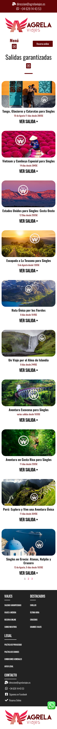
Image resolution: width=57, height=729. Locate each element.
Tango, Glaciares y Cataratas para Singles (28, 111)
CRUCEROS (34, 619)
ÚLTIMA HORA (34, 612)
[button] (14, 46)
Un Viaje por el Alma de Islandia (28, 360)
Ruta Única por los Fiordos (28, 310)
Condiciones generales (13, 659)
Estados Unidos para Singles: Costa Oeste (28, 210)
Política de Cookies (11, 652)
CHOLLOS (33, 605)
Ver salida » (28, 122)
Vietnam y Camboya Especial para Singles (28, 161)
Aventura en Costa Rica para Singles (28, 459)
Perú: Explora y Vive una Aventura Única (28, 509)
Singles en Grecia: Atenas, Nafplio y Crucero (28, 561)
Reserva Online (10, 619)
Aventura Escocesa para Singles (28, 409)
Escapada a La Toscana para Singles (28, 260)
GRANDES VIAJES (36, 627)
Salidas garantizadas (12, 605)
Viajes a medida (10, 612)
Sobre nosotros (10, 627)
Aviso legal (8, 666)
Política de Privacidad (13, 644)
